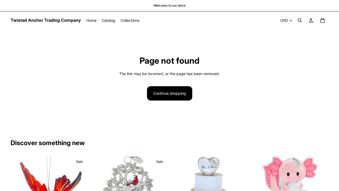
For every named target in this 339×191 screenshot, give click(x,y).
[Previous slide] (18, 184)
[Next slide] (80, 184)
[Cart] (322, 20)
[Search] (300, 20)
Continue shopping (169, 93)
